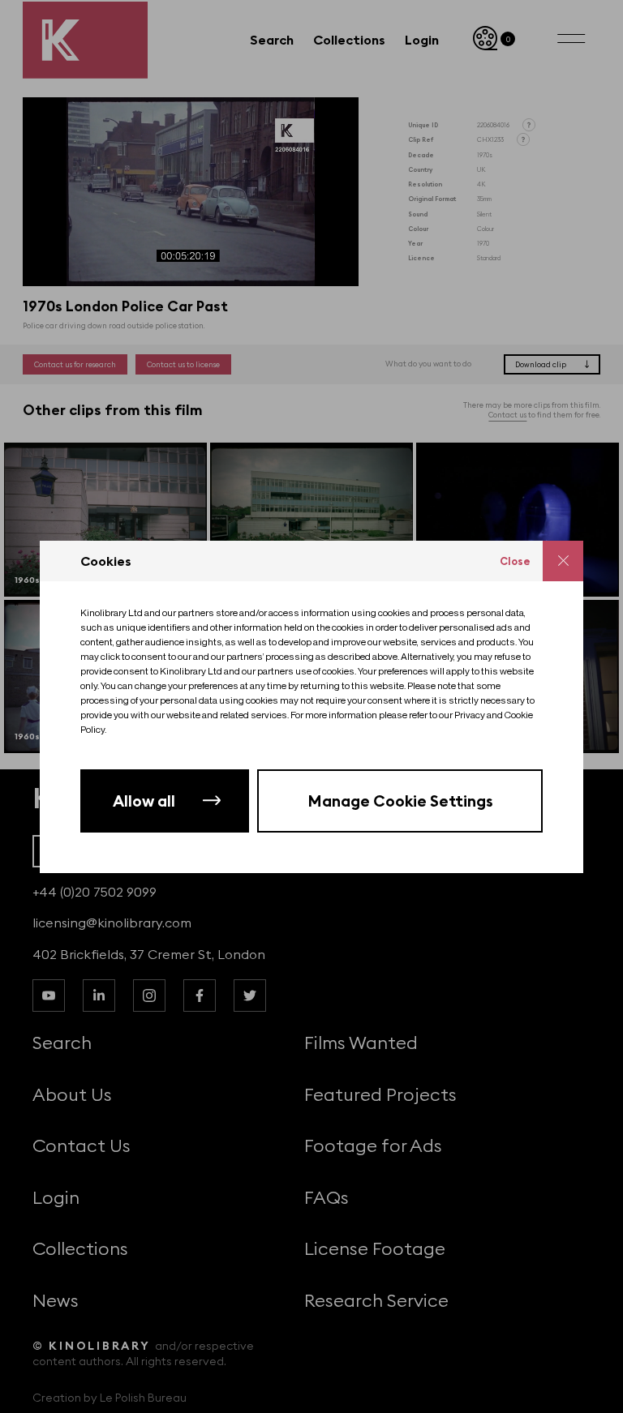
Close (515, 560)
